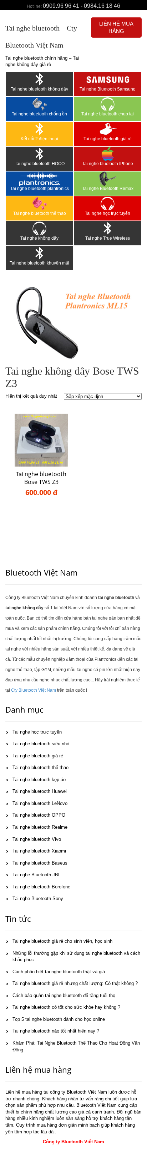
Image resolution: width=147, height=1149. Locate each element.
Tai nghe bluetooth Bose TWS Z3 (41, 478)
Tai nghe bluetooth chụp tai (107, 113)
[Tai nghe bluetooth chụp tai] (107, 104)
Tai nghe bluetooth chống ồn (39, 113)
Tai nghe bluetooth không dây (39, 89)
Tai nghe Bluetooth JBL (36, 874)
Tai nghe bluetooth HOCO (40, 163)
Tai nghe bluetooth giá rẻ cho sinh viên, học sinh (62, 941)
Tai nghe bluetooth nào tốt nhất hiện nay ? (55, 1031)
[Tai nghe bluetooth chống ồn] (39, 104)
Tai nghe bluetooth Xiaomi (39, 851)
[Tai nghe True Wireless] (107, 228)
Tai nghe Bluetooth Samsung (108, 89)
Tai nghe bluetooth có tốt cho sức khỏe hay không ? (66, 1007)
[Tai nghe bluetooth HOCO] (39, 154)
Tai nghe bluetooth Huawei (39, 791)
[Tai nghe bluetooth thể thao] (39, 203)
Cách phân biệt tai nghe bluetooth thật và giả (58, 971)
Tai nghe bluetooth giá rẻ (107, 138)
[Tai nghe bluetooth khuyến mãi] (39, 253)
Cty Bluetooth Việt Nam (33, 690)
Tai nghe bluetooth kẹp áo (39, 779)
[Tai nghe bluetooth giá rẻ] (107, 129)
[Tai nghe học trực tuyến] (107, 203)
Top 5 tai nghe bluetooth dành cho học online (58, 1019)
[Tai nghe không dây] (39, 228)
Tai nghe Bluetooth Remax (107, 188)
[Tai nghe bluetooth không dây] (39, 79)
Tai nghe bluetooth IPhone (107, 163)
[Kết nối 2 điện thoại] (39, 129)
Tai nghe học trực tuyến (107, 213)
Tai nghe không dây (39, 238)
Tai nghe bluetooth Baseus (39, 863)
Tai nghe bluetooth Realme (39, 827)
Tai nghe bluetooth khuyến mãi (39, 263)
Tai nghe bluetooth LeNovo (39, 803)
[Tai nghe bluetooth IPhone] (107, 154)
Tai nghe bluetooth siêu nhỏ (40, 743)
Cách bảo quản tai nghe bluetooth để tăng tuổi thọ (63, 995)
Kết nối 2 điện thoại (39, 138)
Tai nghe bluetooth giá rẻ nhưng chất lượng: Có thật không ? (75, 983)
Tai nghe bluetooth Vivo (36, 839)
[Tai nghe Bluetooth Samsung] (107, 79)
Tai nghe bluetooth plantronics (39, 188)
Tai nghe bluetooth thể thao (39, 213)
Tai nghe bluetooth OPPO (38, 815)
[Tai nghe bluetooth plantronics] (39, 178)
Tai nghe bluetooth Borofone (41, 886)
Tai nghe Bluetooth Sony (37, 898)
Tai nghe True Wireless (107, 238)
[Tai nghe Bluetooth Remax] (107, 178)
